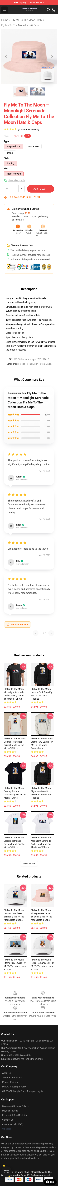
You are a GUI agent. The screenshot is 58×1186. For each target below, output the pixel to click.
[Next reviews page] (51, 633)
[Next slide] (51, 56)
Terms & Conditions (12, 1077)
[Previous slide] (6, 56)
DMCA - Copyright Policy (14, 1086)
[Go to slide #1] (20, 91)
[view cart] (53, 10)
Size (6, 168)
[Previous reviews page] (36, 633)
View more (29, 863)
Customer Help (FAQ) (12, 1124)
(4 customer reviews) (28, 129)
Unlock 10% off (6, 1171)
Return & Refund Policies (14, 1115)
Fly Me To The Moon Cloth (27, 20)
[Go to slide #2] (37, 91)
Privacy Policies (10, 1082)
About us (6, 1073)
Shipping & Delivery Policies (15, 1106)
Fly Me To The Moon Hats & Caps (20, 25)
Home (4, 20)
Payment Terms (10, 1110)
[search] (48, 10)
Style (6, 158)
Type (6, 141)
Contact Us (7, 1119)
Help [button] (52, 1182)
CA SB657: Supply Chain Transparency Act (23, 1091)
